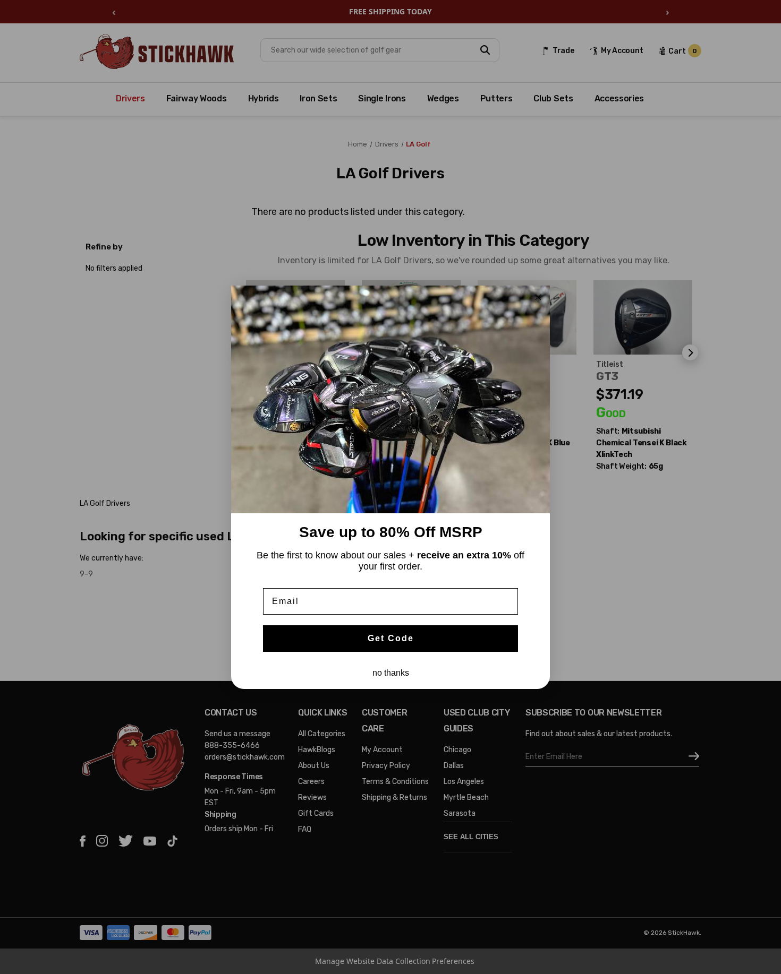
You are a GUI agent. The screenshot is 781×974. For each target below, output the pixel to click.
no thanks (390, 672)
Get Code (391, 638)
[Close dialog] (538, 297)
